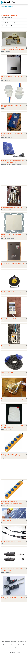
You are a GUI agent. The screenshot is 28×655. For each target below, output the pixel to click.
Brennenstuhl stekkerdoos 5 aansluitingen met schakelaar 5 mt (11, 455)
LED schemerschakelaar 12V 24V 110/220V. (11, 106)
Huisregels (6, 644)
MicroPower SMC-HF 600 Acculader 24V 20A (13, 134)
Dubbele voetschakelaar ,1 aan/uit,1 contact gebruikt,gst (12, 426)
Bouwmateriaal (9, 6)
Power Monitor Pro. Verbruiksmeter (12, 319)
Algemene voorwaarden (11, 641)
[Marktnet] (8, 2)
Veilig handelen (13, 644)
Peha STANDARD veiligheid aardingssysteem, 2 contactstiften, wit (12, 48)
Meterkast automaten (7, 346)
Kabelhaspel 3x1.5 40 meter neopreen (12, 292)
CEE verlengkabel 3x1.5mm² (9, 373)
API (24, 644)
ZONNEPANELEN (6, 520)
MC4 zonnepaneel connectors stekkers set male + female (13, 598)
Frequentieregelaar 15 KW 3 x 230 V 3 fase (12, 264)
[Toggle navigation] (25, 2)
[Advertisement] (14, 175)
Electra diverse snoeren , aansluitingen (12, 399)
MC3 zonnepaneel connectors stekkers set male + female (13, 569)
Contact (20, 644)
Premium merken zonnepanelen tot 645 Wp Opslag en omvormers (13, 161)
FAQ (26, 641)
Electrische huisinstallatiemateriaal (11, 208)
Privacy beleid (21, 641)
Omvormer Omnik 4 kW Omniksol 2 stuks (12, 77)
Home (2, 6)
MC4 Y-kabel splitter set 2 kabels (11, 542)
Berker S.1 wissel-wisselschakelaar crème (11, 235)
